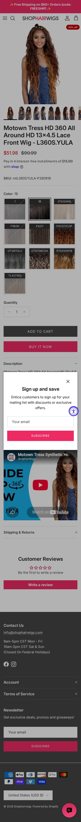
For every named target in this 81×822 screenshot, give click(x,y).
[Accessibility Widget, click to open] (74, 411)
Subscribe (40, 435)
